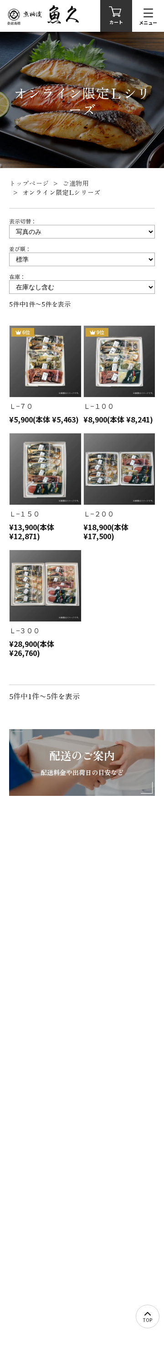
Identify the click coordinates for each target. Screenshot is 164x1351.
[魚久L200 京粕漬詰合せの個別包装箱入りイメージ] (119, 469)
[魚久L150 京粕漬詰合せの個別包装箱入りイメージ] (45, 469)
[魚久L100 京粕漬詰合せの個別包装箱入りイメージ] (119, 361)
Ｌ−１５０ (24, 513)
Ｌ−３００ (24, 630)
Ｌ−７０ (21, 406)
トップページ (29, 183)
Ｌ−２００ (98, 513)
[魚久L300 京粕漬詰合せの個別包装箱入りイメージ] (45, 586)
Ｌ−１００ (98, 406)
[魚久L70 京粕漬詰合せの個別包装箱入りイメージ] (45, 361)
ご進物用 (75, 183)
